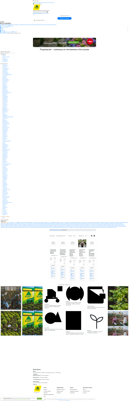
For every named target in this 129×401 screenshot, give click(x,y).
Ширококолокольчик (7, 202)
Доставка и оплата (37, 2)
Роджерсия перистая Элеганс (72, 251)
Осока (4, 162)
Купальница (5, 130)
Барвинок (5, 78)
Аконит (4, 67)
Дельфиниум (6, 109)
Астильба (5, 61)
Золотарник (5, 117)
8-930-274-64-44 (3, 33)
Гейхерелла (5, 99)
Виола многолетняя (7, 92)
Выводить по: (82, 235)
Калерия (5, 120)
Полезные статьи (86, 391)
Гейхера (5, 60)
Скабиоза (5, 179)
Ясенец (4, 209)
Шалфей (5, 200)
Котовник (5, 126)
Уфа (47, 24)
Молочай (5, 154)
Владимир (2, 24)
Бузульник (5, 85)
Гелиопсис (5, 102)
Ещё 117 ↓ (3, 221)
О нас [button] (49, 35)
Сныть (4, 180)
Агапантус (5, 64)
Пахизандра (5, 165)
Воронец (5, 95)
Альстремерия (6, 68)
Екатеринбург (7, 24)
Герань (5, 103)
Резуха (4, 173)
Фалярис (5, 190)
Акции (2, 31)
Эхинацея (5, 207)
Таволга (5, 181)
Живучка (5, 114)
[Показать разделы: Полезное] (127, 30)
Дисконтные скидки (61, 389)
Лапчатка (5, 133)
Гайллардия (5, 96)
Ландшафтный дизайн (74, 391)
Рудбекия (5, 177)
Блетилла (5, 81)
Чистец (4, 198)
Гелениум (5, 101)
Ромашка (5, 175)
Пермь (37, 24)
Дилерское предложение (49, 394)
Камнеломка (6, 122)
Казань (22, 24)
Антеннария (5, 69)
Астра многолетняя (7, 74)
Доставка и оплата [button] (59, 35)
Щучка (4, 204)
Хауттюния (5, 194)
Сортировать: (53, 235)
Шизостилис (5, 201)
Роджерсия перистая (53, 250)
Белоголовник (6, 79)
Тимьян (5, 186)
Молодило (5, 153)
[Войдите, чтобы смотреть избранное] (33, 14)
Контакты (52, 2)
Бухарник (5, 86)
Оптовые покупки (46, 2)
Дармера (5, 108)
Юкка (4, 208)
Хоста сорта (6, 56)
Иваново (11, 24)
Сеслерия (5, 178)
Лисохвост (5, 138)
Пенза (35, 24)
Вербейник (5, 87)
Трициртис (5, 188)
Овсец (4, 160)
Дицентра (5, 110)
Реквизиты (59, 392)
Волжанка (5, 93)
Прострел (5, 171)
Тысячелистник (6, 189)
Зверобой (5, 115)
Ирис (4, 58)
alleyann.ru (37, 392)
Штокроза (5, 203)
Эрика (4, 206)
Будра (4, 84)
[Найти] (47, 12)
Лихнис (4, 139)
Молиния (5, 151)
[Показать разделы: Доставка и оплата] (127, 27)
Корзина (11, 25)
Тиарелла (5, 185)
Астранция (5, 75)
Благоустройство (73, 389)
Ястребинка (5, 213)
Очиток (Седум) (6, 163)
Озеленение (72, 392)
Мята (4, 217)
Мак (4, 143)
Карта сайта (68, 400)
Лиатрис (5, 134)
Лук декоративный (7, 140)
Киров (25, 24)
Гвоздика (5, 97)
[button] (38, 3)
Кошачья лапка (6, 127)
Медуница (5, 146)
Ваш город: (5, 23)
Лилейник (5, 59)
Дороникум (5, 111)
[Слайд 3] (64, 46)
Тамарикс (5, 183)
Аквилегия (5, 66)
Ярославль (54, 24)
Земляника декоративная (8, 116)
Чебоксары (50, 24)
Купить (53, 265)
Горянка (5, 105)
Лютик (4, 142)
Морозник (5, 157)
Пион (4, 55)
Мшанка (5, 159)
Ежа (4, 113)
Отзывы (45, 389)
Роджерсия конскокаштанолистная (63, 251)
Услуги (2, 29)
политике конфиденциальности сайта (60, 399)
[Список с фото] (94, 236)
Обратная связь (60, 391)
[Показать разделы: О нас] (127, 28)
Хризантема (6, 197)
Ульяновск (44, 24)
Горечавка (5, 104)
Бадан (4, 76)
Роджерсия (5, 174)
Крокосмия (5, 128)
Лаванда (5, 131)
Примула (5, 169)
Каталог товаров (4, 25)
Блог (45, 396)
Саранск (40, 24)
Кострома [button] (36, 0)
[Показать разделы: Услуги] (127, 29)
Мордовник (5, 156)
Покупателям (60, 387)
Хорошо (39, 398)
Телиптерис (5, 184)
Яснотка (5, 212)
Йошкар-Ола (18, 24)
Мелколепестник (6, 149)
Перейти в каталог (64, 18)
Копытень (5, 125)
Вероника (5, 90)
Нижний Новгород (30, 24)
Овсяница (5, 161)
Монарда (5, 155)
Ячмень (4, 214)
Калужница (5, 121)
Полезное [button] (77, 35)
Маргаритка (5, 145)
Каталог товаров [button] (40, 35)
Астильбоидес (6, 73)
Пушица (5, 172)
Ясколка (5, 210)
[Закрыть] (3, 22)
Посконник (5, 168)
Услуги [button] (69, 35)
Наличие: (70, 235)
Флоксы (5, 191)
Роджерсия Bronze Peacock (82, 251)
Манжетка (5, 144)
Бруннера (5, 82)
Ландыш (5, 132)
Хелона (4, 195)
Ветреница (5, 91)
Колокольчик (6, 124)
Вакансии (46, 392)
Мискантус (5, 150)
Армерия (5, 70)
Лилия (4, 137)
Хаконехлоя (5, 192)
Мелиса (5, 148)
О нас (42, 2)
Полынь (5, 167)
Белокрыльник (6, 80)
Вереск (5, 89)
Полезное (3, 30)
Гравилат (5, 107)
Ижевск (14, 24)
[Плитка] (91, 236)
